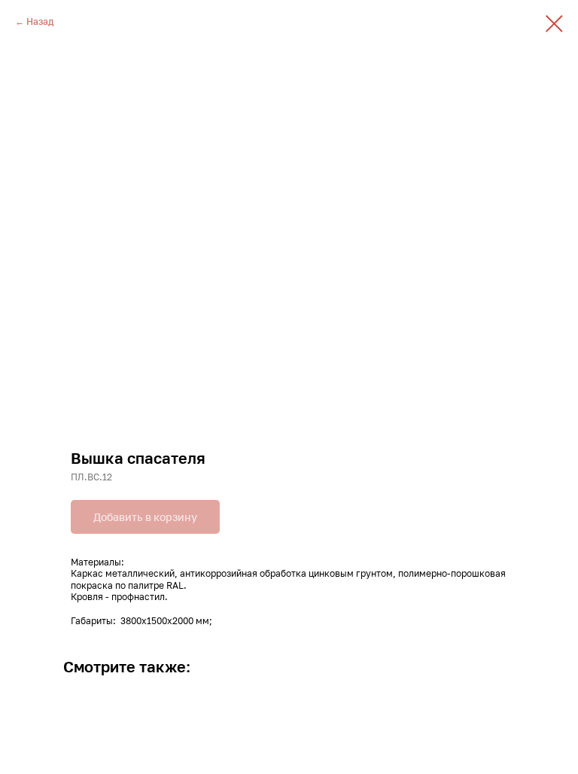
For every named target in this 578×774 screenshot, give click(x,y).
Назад (39, 21)
